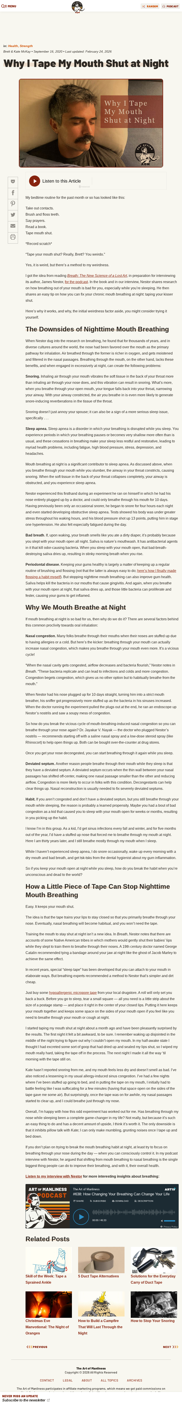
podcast (173, 6)
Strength (26, 46)
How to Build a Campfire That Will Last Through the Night (100, 1327)
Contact (47, 1380)
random (152, 6)
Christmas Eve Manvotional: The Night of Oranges (47, 1327)
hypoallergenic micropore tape (73, 993)
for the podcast (76, 282)
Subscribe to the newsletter (24, 1400)
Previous (40, 1347)
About (87, 1380)
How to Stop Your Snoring (153, 1321)
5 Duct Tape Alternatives (98, 1276)
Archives (134, 1380)
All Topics (109, 1380)
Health (13, 46)
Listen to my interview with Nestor (54, 1176)
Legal (68, 1380)
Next (167, 1347)
